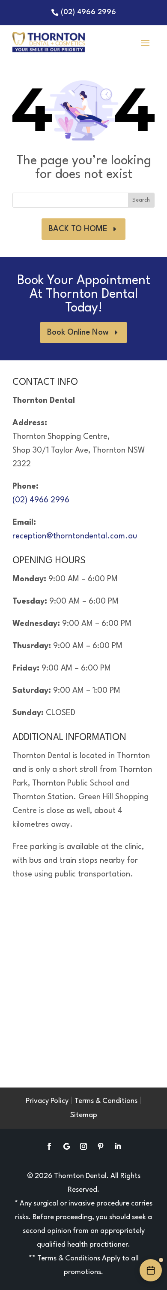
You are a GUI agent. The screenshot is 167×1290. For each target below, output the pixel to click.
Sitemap (83, 1115)
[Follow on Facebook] (49, 1146)
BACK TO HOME (77, 229)
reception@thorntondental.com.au (74, 536)
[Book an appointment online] (151, 1270)
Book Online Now (78, 332)
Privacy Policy (47, 1101)
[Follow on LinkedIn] (118, 1146)
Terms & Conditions (106, 1101)
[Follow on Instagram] (83, 1146)
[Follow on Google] (66, 1146)
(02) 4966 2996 (88, 12)
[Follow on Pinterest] (100, 1146)
